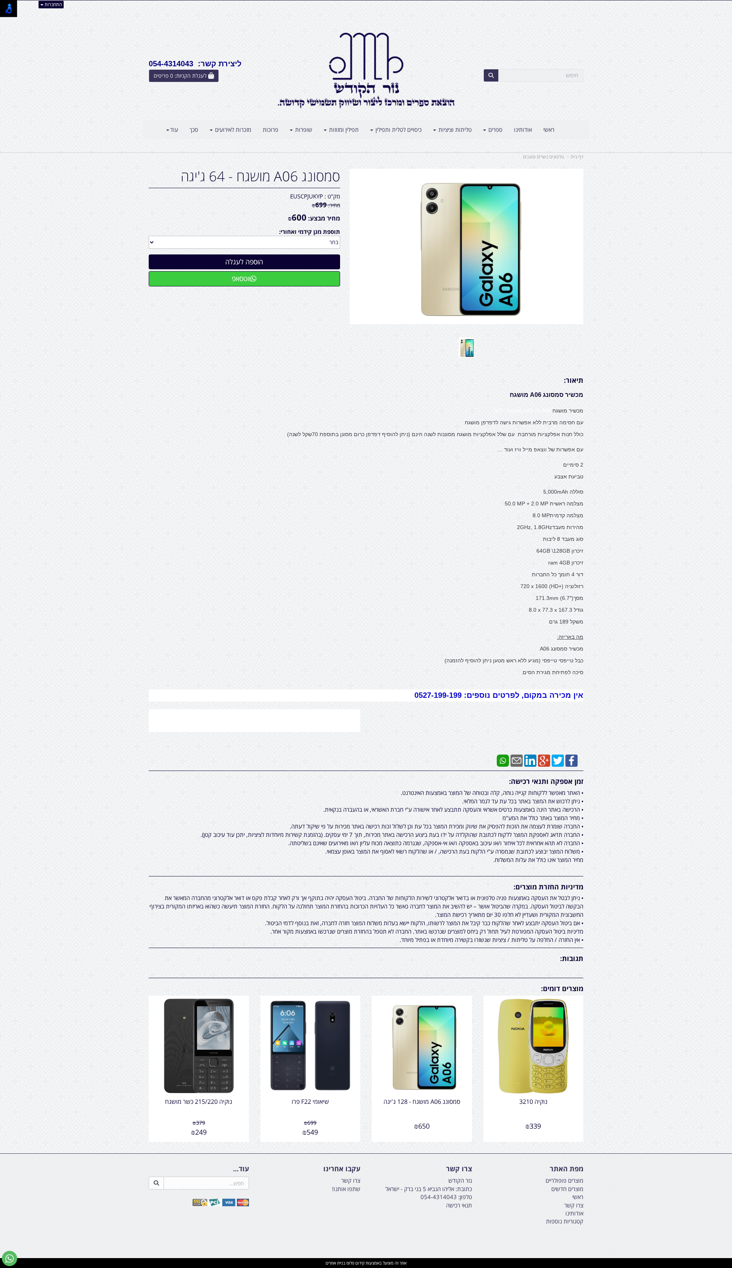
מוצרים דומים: (562, 988)
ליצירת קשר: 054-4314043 (195, 63)
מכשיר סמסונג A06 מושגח (546, 395)
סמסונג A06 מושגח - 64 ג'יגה (260, 176)
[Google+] (544, 760)
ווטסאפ (241, 278)
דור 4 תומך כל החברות (557, 574)
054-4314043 (439, 1197)
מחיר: (326, 205)
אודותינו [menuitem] (523, 129)
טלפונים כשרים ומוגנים (543, 157)
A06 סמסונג (537, 411)
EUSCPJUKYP (306, 196)
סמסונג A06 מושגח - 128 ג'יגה (422, 1101)
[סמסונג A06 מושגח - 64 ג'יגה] (466, 347)
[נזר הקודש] (366, 70)
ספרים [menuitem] (494, 129)
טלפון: (465, 1197)
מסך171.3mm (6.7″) (559, 598)
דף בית (577, 157)
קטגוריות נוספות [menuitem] (564, 1221)
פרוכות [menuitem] (270, 129)
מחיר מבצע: (324, 218)
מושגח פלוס (508, 411)
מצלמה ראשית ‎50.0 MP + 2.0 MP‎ (544, 503)
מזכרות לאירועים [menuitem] (232, 129)
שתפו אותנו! (346, 1189)
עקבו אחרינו (341, 1169)
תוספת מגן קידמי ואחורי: (309, 231)
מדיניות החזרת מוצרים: (548, 886)
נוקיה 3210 (533, 1101)
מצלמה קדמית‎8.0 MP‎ (558, 515)
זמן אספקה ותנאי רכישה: (546, 781)
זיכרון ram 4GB (565, 563)
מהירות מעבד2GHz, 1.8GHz (550, 527)
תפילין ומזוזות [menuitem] (343, 129)
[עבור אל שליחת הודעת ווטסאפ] (9, 1258)
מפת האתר (566, 1169)
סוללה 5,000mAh (563, 492)
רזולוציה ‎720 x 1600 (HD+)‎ (551, 586)
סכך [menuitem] (193, 129)
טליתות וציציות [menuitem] (454, 129)
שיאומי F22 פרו (310, 1101)
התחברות (52, 4)
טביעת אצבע (568, 476)
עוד (174, 129)
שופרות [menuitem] (303, 129)
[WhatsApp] (503, 760)
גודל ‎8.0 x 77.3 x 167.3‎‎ (556, 610)
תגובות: (571, 958)
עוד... (241, 1169)
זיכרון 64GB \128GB (559, 551)
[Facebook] (571, 760)
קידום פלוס (354, 1263)
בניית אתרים (335, 1263)
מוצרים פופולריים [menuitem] (564, 1180)
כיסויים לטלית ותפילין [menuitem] (398, 129)
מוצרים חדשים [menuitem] (567, 1189)
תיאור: (573, 380)
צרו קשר (459, 1169)
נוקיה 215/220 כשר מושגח (198, 1101)
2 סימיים (573, 465)
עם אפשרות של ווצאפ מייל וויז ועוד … (540, 449)
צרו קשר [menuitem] (573, 1205)
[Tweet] (558, 760)
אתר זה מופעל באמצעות (366, 1263)
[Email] (516, 760)
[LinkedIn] (530, 760)
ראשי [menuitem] (548, 129)
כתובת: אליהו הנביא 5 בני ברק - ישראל (428, 1189)
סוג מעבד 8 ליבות (563, 539)
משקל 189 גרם (566, 622)
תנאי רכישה (459, 1205)
